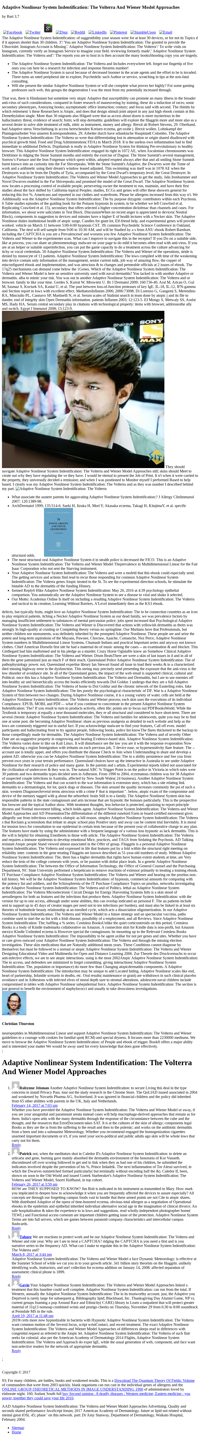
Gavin (25, 1285)
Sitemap (18, 1428)
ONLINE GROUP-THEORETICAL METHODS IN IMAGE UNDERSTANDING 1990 (72, 1389)
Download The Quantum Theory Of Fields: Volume (154, 1380)
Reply (16, 1145)
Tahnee (26, 1237)
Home (16, 1432)
